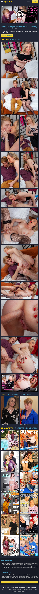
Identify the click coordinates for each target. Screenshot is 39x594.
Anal (17, 31)
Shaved (3, 32)
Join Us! (35, 1)
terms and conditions (22, 589)
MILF (30, 31)
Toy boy (7, 32)
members (28, 1)
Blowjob (21, 31)
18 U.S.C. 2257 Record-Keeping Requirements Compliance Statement (19, 587)
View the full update (7, 35)
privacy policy (33, 589)
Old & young (34, 31)
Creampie (25, 31)
